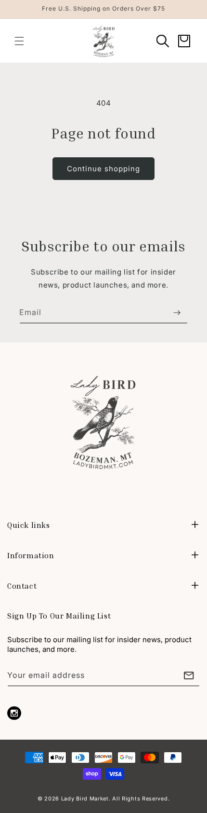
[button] (19, 41)
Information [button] (30, 555)
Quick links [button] (28, 525)
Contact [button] (22, 586)
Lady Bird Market (85, 798)
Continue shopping (103, 168)
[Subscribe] (176, 312)
